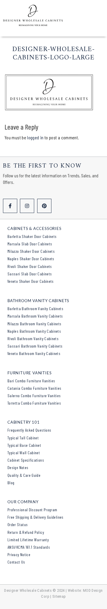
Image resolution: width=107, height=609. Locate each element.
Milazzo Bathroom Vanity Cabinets (34, 323)
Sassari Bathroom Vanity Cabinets (35, 345)
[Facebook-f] (10, 206)
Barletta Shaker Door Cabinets (31, 236)
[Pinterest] (44, 206)
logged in (35, 137)
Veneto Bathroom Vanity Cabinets (33, 353)
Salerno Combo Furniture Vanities (34, 395)
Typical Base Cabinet (24, 445)
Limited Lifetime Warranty (28, 539)
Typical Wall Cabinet (23, 452)
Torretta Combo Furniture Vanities (34, 403)
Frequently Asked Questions (29, 430)
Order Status (17, 524)
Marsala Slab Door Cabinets (29, 243)
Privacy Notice (18, 554)
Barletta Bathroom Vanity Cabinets (35, 308)
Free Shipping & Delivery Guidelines (35, 517)
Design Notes (17, 467)
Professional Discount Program (32, 509)
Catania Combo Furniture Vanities (34, 388)
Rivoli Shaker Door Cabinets (29, 266)
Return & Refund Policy (25, 532)
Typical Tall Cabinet (23, 437)
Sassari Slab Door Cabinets (29, 273)
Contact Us (16, 561)
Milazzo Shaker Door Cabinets (31, 251)
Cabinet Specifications (25, 460)
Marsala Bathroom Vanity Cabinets (35, 315)
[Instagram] (27, 206)
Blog (10, 482)
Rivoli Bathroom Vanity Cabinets (33, 338)
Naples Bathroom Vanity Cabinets (34, 331)
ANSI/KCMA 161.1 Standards (28, 547)
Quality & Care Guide (23, 475)
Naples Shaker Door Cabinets (30, 258)
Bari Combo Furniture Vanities (31, 380)
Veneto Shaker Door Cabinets (30, 281)
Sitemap (59, 596)
